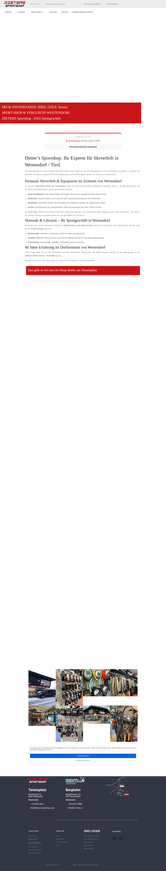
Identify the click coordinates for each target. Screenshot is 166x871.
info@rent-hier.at (75, 808)
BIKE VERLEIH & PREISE (92, 836)
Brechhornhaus (32, 836)
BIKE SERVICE (88, 842)
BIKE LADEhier (88, 848)
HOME (75, 865)
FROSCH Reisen (32, 839)
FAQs (57, 845)
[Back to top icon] (157, 867)
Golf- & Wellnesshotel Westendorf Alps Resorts (35, 843)
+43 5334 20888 (75, 804)
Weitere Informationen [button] (83, 760)
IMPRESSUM (81, 865)
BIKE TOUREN (88, 845)
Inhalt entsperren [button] (83, 756)
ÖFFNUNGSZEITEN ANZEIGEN (83, 147)
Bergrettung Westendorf (35, 850)
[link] (37, 779)
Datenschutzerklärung (92, 865)
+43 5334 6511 (37, 804)
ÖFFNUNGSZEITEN (62, 842)
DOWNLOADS (60, 839)
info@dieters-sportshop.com (42, 808)
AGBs (57, 836)
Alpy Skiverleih (32, 846)
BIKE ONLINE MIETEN (91, 839)
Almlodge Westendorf (34, 853)
